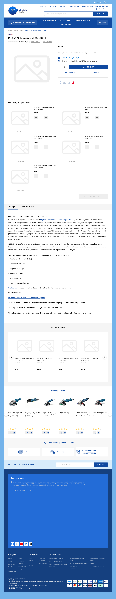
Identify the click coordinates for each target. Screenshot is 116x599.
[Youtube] (21, 544)
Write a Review (35, 42)
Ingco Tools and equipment (57, 561)
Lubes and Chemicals (82, 20)
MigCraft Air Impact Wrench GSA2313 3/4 (94, 137)
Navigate (12, 554)
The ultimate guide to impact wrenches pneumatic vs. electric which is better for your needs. (49, 313)
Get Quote (21, 569)
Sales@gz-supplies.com (24, 490)
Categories (33, 554)
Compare (96, 73)
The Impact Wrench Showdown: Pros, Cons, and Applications (35, 308)
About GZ (43, 6)
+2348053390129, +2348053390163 (27, 488)
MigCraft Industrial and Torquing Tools (55, 220)
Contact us (12, 288)
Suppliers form (22, 566)
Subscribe (100, 464)
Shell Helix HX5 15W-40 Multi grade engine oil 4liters (48, 414)
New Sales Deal (74, 6)
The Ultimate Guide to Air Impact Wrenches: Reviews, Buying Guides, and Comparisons (46, 302)
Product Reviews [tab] (27, 207)
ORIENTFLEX (73, 569)
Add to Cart (88, 67)
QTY (61, 67)
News (91, 6)
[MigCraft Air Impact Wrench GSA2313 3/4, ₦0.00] (47, 346)
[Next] (104, 357)
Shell (43, 418)
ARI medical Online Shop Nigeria (78, 563)
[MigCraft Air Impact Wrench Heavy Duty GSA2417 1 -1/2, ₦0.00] (25, 346)
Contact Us (53, 6)
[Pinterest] (73, 82)
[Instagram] (30, 544)
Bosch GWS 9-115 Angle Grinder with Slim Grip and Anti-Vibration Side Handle (15, 414)
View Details (20, 132)
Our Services (63, 6)
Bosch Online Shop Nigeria (56, 558)
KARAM (92, 563)
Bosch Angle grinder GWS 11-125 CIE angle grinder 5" (32, 414)
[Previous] (11, 357)
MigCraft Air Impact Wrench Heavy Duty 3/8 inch (45, 167)
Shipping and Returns (101, 6)
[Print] (69, 82)
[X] (17, 544)
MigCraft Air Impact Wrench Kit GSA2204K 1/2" (44, 108)
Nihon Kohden (74, 566)
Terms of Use (85, 6)
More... (91, 569)
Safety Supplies (65, 20)
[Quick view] (30, 377)
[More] (57, 6)
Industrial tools (66, 25)
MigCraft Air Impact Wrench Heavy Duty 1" (96, 108)
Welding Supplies (49, 20)
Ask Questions (47, 42)
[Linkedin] (26, 544)
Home (10, 30)
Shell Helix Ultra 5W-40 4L (100, 412)
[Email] (64, 82)
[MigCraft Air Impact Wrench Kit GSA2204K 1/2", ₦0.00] (91, 346)
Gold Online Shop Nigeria (97, 566)
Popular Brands (55, 554)
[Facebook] (12, 544)
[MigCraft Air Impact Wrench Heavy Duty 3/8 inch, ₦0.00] (69, 346)
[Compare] (14, 432)
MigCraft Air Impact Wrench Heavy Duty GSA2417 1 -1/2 (45, 137)
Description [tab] (13, 207)
